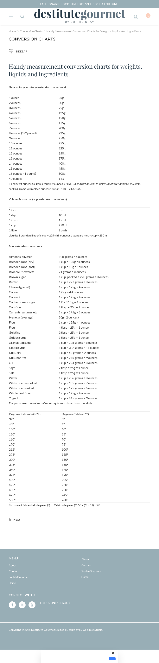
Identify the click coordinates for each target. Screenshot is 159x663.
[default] (112, 658)
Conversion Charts (31, 31)
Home (12, 31)
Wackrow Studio (92, 629)
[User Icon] (136, 17)
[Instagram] (22, 604)
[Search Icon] (22, 17)
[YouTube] (32, 604)
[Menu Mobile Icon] (11, 16)
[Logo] (79, 16)
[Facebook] (12, 604)
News (17, 519)
